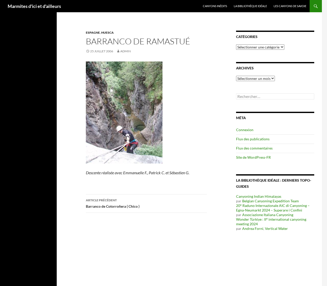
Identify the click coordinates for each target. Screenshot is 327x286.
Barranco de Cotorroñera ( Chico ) (112, 203)
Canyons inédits (215, 6)
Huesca (107, 32)
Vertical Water (276, 228)
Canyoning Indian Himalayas (258, 196)
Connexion (244, 130)
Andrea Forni (252, 228)
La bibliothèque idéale (250, 6)
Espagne (93, 32)
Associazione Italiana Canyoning (267, 215)
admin (125, 51)
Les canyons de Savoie (290, 6)
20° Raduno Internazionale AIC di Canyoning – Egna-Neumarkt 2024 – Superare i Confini (273, 207)
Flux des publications (253, 139)
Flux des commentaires (254, 148)
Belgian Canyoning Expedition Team (270, 201)
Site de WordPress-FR (253, 157)
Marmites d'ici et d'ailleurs (34, 6)
